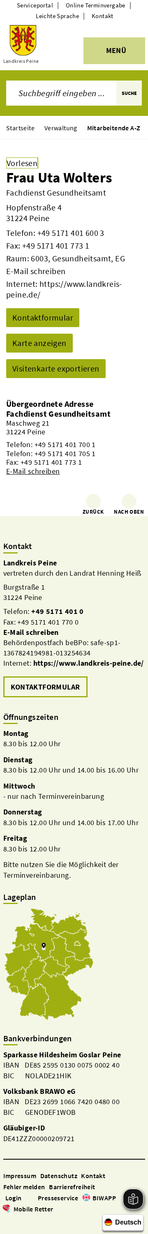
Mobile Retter (33, 1209)
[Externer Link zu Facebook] (7, 1220)
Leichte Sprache (57, 16)
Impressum (20, 1176)
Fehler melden (24, 1187)
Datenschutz (58, 1176)
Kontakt (102, 16)
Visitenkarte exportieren (55, 368)
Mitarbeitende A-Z (114, 128)
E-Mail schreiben (35, 271)
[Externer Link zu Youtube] (27, 1220)
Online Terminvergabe (95, 5)
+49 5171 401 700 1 (65, 444)
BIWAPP (104, 1198)
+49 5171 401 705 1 (65, 453)
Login (13, 1198)
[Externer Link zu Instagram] (17, 1220)
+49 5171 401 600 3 (70, 233)
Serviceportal (35, 5)
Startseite (20, 128)
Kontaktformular (42, 317)
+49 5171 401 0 (57, 611)
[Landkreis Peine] (74, 629)
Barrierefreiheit (72, 1187)
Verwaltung (60, 128)
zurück (93, 511)
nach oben (129, 511)
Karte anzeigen (39, 343)
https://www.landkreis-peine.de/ (88, 663)
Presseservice (58, 1198)
